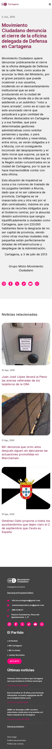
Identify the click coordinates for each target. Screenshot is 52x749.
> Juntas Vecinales (16, 655)
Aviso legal (11, 737)
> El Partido (12, 641)
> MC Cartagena (14, 646)
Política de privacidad (16, 740)
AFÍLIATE (14, 661)
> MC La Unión (13, 650)
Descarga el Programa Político (20, 593)
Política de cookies (15, 744)
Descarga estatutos (15, 726)
